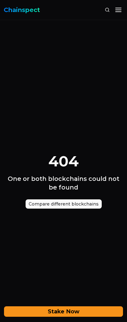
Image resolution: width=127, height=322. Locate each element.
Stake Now (64, 311)
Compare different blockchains (64, 204)
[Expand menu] (118, 10)
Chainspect (22, 10)
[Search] (107, 10)
